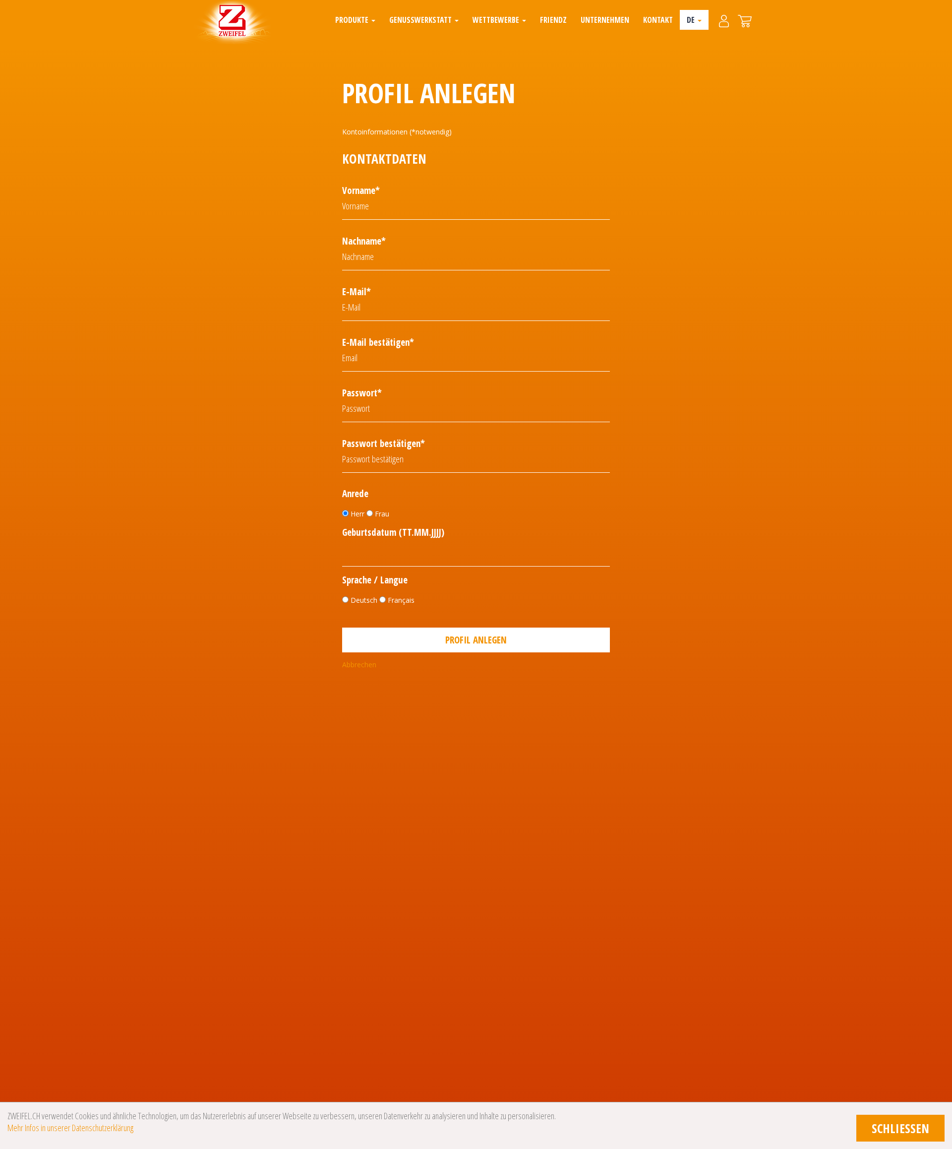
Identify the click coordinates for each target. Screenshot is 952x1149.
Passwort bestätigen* (383, 443)
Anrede (355, 494)
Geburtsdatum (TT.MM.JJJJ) (393, 532)
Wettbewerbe (497, 19)
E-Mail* (356, 291)
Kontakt (658, 19)
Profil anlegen (476, 640)
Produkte (352, 19)
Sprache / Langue (375, 580)
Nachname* (364, 241)
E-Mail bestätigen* (378, 342)
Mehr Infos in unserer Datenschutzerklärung (70, 1128)
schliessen (900, 1128)
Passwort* (362, 392)
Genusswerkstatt (421, 19)
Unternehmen (605, 19)
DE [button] (692, 19)
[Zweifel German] (232, 22)
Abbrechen (359, 664)
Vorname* (361, 190)
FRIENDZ (553, 19)
